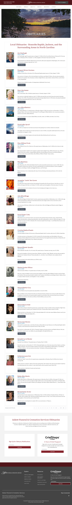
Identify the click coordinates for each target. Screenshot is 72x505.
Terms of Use (36, 502)
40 (63, 407)
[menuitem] (19, 7)
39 (60, 407)
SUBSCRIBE (19, 447)
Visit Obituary (21, 64)
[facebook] (69, 496)
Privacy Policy (30, 502)
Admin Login (41, 502)
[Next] (66, 408)
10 (56, 407)
